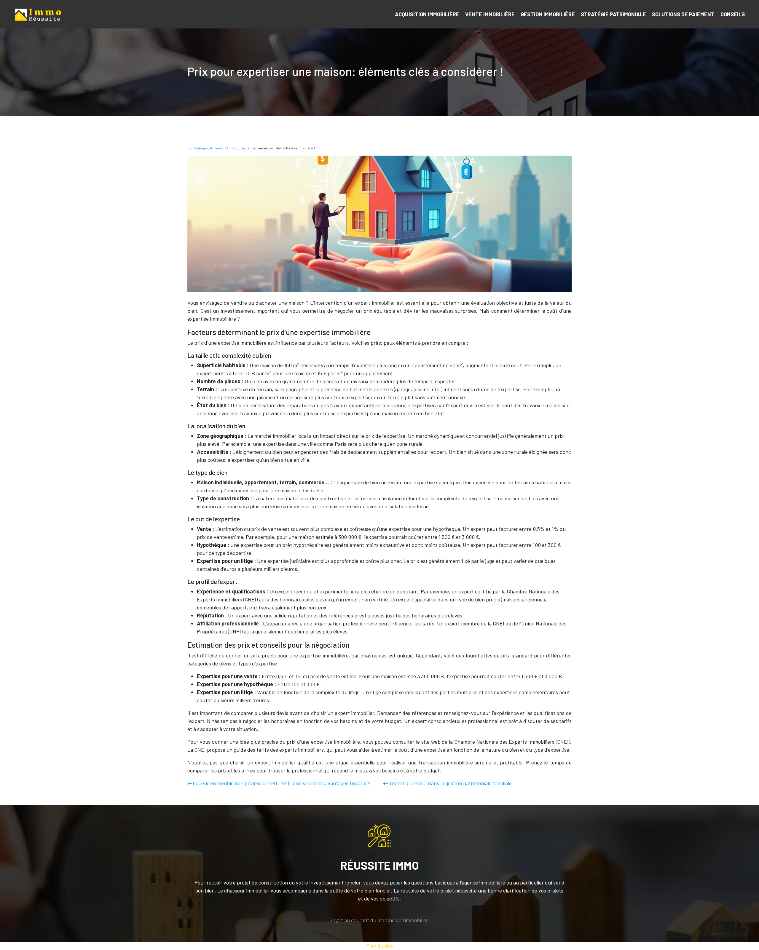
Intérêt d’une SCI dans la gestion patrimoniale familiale (450, 783)
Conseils (732, 14)
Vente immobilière (490, 14)
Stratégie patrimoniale (613, 14)
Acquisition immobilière (427, 14)
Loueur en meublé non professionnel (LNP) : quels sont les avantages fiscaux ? (281, 783)
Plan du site (379, 946)
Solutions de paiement (683, 14)
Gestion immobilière (548, 14)
